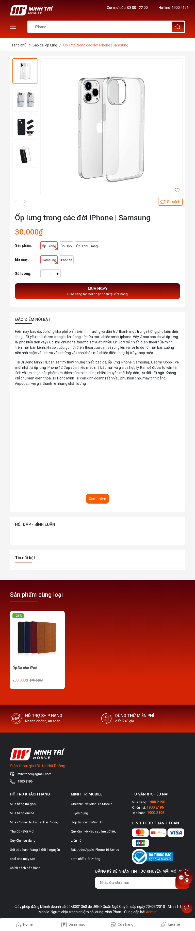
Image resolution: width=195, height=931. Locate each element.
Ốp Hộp (66, 246)
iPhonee (66, 260)
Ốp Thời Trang (87, 246)
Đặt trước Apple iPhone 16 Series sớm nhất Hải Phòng (95, 854)
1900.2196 (180, 8)
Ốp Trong (49, 246)
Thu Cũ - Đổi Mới (22, 831)
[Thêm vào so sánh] (170, 202)
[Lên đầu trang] (186, 895)
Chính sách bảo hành (25, 868)
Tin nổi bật (25, 557)
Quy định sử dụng (23, 840)
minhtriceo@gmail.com (35, 774)
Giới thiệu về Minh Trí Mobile (91, 804)
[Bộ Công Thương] (152, 855)
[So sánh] (186, 907)
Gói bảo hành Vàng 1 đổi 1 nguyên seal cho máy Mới (35, 854)
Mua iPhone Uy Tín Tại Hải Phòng (34, 822)
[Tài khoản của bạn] (13, 27)
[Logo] (52, 10)
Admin (151, 912)
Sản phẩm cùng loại (36, 594)
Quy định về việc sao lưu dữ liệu (94, 831)
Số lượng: (23, 274)
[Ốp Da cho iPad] (37, 638)
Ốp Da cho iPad (24, 668)
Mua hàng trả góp (23, 804)
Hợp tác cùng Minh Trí (87, 822)
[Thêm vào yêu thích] (177, 190)
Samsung (49, 260)
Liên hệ (76, 840)
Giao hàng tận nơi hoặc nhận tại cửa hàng (97, 291)
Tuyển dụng (79, 813)
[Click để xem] (111, 129)
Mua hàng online (22, 813)
